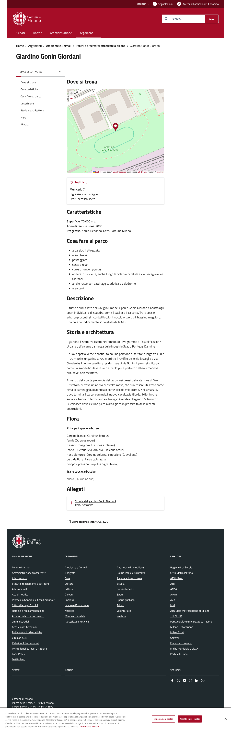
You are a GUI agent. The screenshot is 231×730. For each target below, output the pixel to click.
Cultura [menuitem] (69, 584)
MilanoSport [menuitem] (177, 632)
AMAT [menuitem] (173, 594)
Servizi (16, 670)
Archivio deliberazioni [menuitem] (24, 627)
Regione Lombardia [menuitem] (181, 567)
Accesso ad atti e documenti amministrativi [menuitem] (28, 619)
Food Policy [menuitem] (18, 654)
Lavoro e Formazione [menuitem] (77, 605)
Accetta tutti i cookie (190, 719)
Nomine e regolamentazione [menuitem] (28, 611)
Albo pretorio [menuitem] (19, 578)
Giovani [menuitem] (69, 594)
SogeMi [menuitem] (174, 638)
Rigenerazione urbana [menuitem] (129, 578)
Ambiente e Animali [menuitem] (76, 567)
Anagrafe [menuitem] (70, 573)
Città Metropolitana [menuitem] (181, 573)
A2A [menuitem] (172, 600)
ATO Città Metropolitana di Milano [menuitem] (189, 611)
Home (20, 45)
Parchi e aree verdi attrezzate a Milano (100, 45)
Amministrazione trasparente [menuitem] (29, 573)
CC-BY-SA (142, 171)
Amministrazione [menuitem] (61, 33)
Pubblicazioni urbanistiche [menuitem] (27, 632)
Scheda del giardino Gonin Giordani (95, 501)
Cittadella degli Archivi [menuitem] (25, 605)
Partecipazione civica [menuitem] (77, 621)
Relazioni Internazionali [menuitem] (25, 643)
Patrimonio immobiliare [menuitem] (130, 567)
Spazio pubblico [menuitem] (125, 600)
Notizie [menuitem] (37, 33)
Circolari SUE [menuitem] (19, 638)
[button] (144, 4)
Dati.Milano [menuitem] (18, 659)
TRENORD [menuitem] (176, 616)
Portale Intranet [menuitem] (179, 654)
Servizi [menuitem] (20, 33)
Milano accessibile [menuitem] (75, 616)
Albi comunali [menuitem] (20, 589)
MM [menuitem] (172, 605)
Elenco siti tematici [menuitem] (181, 643)
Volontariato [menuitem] (124, 611)
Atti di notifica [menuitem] (20, 594)
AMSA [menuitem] (173, 589)
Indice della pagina (30, 71)
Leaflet (98, 171)
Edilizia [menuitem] (69, 589)
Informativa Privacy (89, 726)
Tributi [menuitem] (120, 605)
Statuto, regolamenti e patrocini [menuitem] (30, 584)
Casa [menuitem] (67, 578)
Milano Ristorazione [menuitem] (181, 627)
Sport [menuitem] (120, 594)
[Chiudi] (225, 718)
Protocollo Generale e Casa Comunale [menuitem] (33, 600)
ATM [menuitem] (172, 584)
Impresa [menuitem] (69, 600)
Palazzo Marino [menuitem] (20, 567)
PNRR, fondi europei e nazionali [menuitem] (30, 649)
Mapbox (160, 171)
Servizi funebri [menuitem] (125, 589)
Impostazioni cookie (163, 719)
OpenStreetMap (119, 171)
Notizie (69, 670)
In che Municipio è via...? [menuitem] (184, 649)
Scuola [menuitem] (120, 584)
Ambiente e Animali (58, 45)
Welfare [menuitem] (121, 616)
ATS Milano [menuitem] (176, 578)
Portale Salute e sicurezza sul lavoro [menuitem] (191, 621)
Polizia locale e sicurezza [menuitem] (131, 573)
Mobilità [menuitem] (69, 611)
